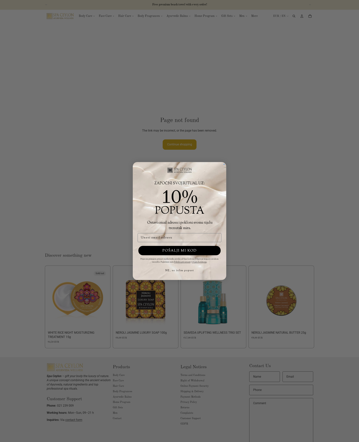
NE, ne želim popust (179, 270)
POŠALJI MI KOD (179, 250)
